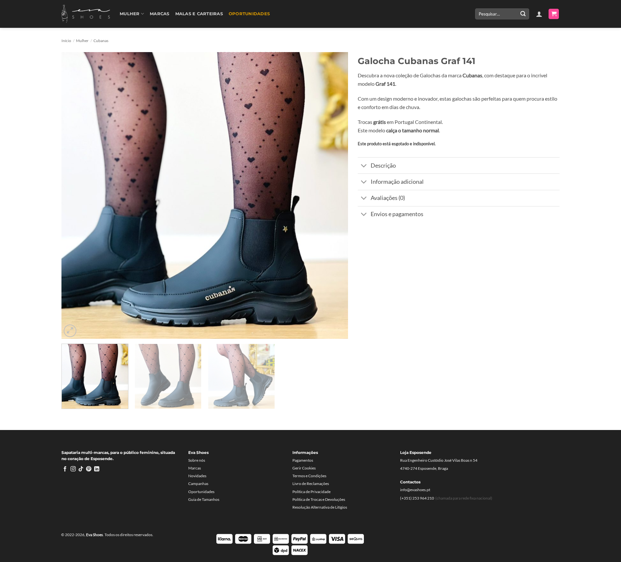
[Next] (334, 195)
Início (66, 40)
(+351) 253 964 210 (417, 498)
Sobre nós (196, 460)
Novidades (197, 475)
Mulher (130, 13)
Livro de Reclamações (310, 483)
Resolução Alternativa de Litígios (319, 507)
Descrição (383, 165)
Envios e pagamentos (397, 214)
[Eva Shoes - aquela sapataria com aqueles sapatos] (85, 14)
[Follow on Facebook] (65, 469)
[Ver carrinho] (554, 14)
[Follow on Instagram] (73, 469)
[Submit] (523, 13)
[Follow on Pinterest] (88, 469)
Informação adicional (397, 181)
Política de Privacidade (311, 491)
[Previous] (75, 195)
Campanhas (198, 483)
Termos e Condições (309, 475)
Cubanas (100, 40)
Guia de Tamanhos (203, 499)
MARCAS (159, 13)
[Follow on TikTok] (80, 469)
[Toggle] (364, 166)
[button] (539, 14)
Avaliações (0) (388, 197)
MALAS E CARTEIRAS (199, 13)
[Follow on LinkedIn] (96, 469)
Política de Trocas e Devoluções (318, 499)
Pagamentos (302, 460)
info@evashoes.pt (415, 489)
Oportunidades (249, 13)
